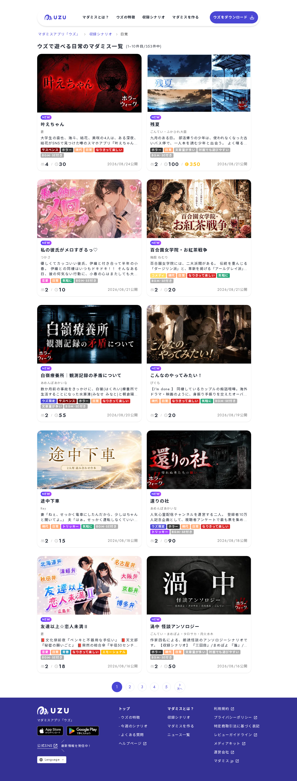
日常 (124, 34)
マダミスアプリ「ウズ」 (59, 34)
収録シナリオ (153, 17)
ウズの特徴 (125, 17)
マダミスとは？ (95, 17)
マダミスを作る (185, 17)
